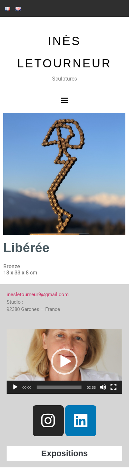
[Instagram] (48, 420)
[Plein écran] (113, 387)
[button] (64, 100)
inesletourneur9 (24, 294)
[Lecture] (15, 387)
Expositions (64, 453)
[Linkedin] (80, 420)
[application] (64, 361)
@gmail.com (55, 294)
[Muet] (103, 387)
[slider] (59, 387)
